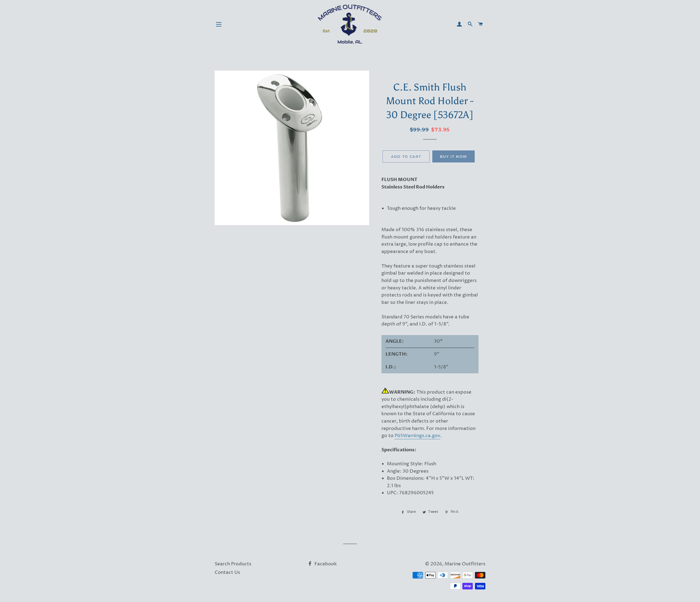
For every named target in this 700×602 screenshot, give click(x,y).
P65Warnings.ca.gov (417, 435)
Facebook (325, 564)
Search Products (233, 564)
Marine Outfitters (465, 564)
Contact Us (227, 572)
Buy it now (453, 156)
